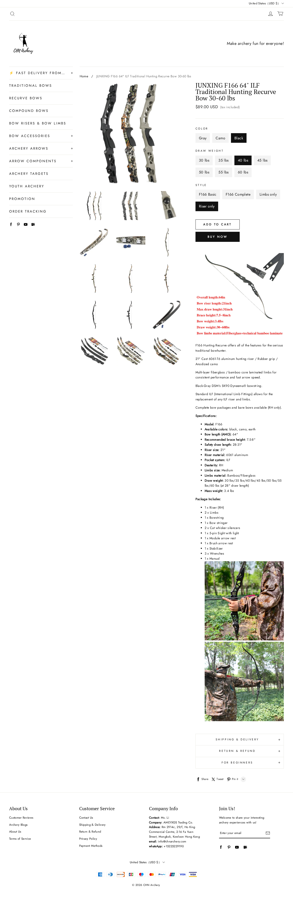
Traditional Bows (30, 85)
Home (84, 76)
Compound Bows (29, 110)
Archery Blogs (18, 825)
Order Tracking (28, 211)
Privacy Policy (88, 838)
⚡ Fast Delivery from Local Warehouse (37, 73)
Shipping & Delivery (92, 825)
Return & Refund (90, 831)
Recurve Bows (25, 98)
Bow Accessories (29, 135)
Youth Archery (26, 186)
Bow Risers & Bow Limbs (37, 123)
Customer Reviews (21, 817)
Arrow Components (33, 161)
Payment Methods (91, 846)
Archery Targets (29, 173)
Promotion (22, 198)
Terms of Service (20, 838)
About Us (15, 831)
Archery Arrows (28, 148)
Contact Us (86, 817)
